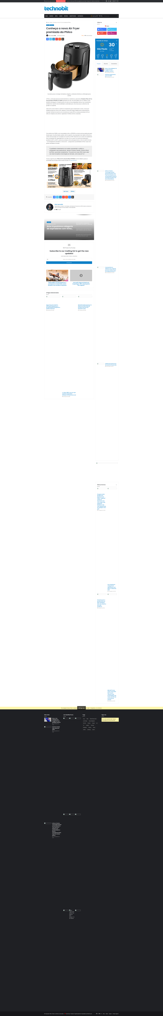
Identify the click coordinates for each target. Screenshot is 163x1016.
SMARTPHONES (73, 15)
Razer (94, 727)
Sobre (107, 1013)
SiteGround (89, 1013)
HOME (46, 15)
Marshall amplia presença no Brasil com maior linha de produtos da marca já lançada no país (85, 306)
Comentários (114, 63)
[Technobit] (56, 8)
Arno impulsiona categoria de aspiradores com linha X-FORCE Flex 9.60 (112, 587)
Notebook (85, 727)
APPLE (56, 15)
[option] (69, 227)
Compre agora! (115, 1013)
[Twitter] (55, 209)
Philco (72, 191)
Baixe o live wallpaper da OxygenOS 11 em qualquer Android (111, 70)
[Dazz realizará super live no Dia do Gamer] (78, 957)
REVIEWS (66, 15)
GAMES (60, 15)
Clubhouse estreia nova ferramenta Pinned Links (110, 364)
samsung (89, 729)
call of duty (85, 720)
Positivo (89, 727)
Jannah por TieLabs (70, 1013)
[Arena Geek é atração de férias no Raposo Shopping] (66, 911)
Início (48, 22)
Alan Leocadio (51, 35)
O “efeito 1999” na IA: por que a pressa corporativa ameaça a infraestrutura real (69, 394)
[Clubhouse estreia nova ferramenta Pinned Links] (100, 411)
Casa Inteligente (92, 720)
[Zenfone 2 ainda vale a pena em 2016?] (100, 121)
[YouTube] (57, 209)
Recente (106, 63)
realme (84, 729)
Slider (51, 22)
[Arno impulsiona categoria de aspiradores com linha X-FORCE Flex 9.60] (112, 535)
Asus (84, 718)
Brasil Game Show (93, 718)
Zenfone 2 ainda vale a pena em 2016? (110, 75)
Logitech (87, 725)
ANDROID (51, 15)
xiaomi (93, 729)
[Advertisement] (69, 124)
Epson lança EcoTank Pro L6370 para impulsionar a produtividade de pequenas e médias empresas (53, 306)
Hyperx (93, 723)
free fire (84, 723)
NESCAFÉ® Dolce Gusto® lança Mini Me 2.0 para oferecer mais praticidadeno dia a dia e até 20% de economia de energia (112, 695)
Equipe (110, 1013)
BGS (87, 718)
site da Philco (74, 160)
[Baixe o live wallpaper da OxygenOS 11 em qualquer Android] (100, 70)
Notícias (51, 25)
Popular (98, 63)
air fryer (66, 191)
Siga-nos (104, 714)
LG (83, 725)
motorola (92, 725)
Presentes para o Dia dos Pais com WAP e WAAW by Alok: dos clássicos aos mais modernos (84, 1)
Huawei (89, 723)
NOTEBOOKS (80, 15)
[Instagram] (58, 209)
